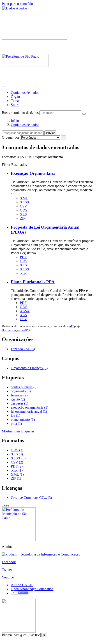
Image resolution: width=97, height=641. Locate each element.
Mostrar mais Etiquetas (18, 431)
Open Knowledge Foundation (32, 589)
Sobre (15, 105)
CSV (23, 206)
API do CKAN (22, 585)
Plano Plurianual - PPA (33, 281)
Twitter (7, 569)
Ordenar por (10, 137)
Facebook (9, 562)
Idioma (7, 635)
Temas (15, 101)
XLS (23, 214)
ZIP (22, 218)
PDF (23, 257)
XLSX (25, 202)
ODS (23, 210)
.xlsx (23, 273)
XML (24, 198)
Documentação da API (15, 330)
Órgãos (16, 97)
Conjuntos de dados (25, 92)
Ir (64, 137)
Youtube (8, 577)
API (71, 326)
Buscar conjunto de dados (20, 113)
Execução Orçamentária (33, 173)
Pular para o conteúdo (17, 4)
